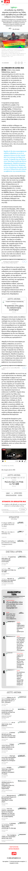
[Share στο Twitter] (25, 262)
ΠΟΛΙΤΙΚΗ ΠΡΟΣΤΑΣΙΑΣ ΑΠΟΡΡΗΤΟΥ (17, 512)
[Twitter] (26, 46)
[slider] (10, 461)
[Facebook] (24, 46)
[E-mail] (21, 63)
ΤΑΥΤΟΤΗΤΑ (14, 847)
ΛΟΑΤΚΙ (20, 495)
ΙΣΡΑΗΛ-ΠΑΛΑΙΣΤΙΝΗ (11, 495)
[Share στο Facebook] (23, 262)
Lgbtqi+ (7, 4)
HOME (3, 4)
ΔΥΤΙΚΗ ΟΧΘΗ (18, 493)
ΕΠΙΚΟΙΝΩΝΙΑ (14, 849)
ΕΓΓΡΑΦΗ (23, 509)
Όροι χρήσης (5, 861)
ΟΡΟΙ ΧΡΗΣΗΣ (5, 512)
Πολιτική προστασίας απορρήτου (17, 861)
